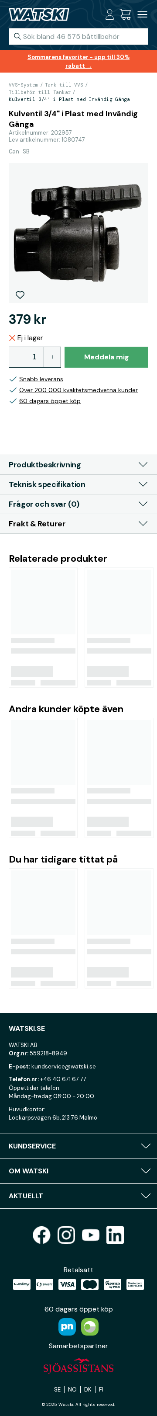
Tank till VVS (64, 85)
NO (72, 1389)
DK (88, 1389)
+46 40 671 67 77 (63, 1079)
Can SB (19, 151)
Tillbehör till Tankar (40, 92)
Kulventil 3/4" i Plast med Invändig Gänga (69, 99)
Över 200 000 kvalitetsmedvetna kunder (78, 390)
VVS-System (23, 85)
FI (101, 1389)
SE (57, 1389)
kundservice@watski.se (63, 1066)
